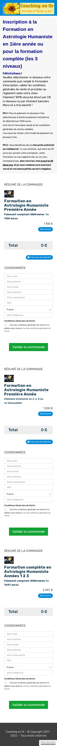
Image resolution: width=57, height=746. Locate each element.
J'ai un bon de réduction (40, 257)
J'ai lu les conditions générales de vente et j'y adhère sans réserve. (27, 328)
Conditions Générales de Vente (19, 321)
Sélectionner (45, 229)
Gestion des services (48, 742)
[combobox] (28, 309)
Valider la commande (28, 347)
